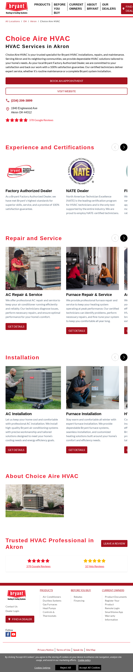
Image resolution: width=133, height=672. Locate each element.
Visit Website (66, 91)
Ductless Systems (52, 600)
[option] (35, 186)
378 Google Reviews (38, 566)
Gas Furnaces (50, 604)
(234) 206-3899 (21, 100)
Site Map (90, 649)
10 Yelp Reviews (94, 566)
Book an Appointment (66, 80)
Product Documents (116, 596)
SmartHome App (114, 612)
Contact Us (11, 606)
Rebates (78, 596)
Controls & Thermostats (49, 614)
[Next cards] (123, 147)
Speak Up (78, 649)
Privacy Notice (46, 649)
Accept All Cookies (89, 667)
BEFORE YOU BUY (60, 8)
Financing (79, 600)
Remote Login (112, 608)
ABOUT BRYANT (93, 6)
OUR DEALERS (109, 6)
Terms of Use (63, 649)
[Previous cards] (115, 147)
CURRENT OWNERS (76, 6)
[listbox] (66, 186)
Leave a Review (114, 543)
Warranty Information (111, 617)
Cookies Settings (42, 667)
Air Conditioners (52, 596)
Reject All (65, 667)
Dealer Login (12, 610)
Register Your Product (112, 602)
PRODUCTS (42, 4)
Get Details (16, 326)
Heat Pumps (49, 608)
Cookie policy (84, 660)
